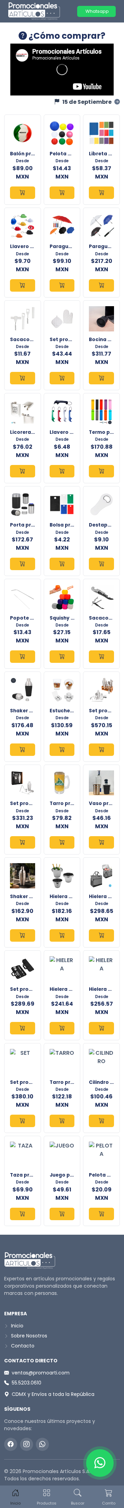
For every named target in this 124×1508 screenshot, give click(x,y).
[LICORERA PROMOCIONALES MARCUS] (22, 471)
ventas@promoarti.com (41, 1372)
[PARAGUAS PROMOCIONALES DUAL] (62, 285)
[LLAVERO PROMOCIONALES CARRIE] (22, 285)
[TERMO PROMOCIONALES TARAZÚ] (101, 471)
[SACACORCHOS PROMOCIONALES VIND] (22, 378)
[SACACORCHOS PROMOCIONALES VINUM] (101, 656)
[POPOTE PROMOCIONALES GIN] (22, 656)
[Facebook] (10, 1444)
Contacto (22, 1345)
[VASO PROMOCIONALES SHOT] (101, 842)
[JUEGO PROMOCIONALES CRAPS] (62, 1214)
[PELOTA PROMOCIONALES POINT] (62, 192)
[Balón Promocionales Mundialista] (22, 192)
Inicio (16, 1325)
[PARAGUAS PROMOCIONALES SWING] (101, 285)
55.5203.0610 (26, 1382)
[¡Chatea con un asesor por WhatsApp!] (100, 1463)
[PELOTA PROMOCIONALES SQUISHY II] (101, 1214)
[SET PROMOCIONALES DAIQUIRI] (101, 749)
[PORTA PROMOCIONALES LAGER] (22, 564)
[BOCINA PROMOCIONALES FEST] (101, 378)
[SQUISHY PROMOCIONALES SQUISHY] (62, 656)
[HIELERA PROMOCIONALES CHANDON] (62, 935)
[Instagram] (26, 1444)
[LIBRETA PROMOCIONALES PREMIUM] (101, 192)
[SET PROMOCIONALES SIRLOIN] (22, 1028)
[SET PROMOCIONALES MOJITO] (22, 842)
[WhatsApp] (42, 1444)
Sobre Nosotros (28, 1335)
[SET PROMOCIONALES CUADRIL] (22, 1121)
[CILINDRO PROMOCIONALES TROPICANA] (101, 1121)
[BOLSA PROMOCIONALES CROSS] (62, 564)
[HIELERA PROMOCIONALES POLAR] (62, 1028)
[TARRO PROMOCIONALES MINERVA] (62, 842)
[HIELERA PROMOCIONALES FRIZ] (101, 935)
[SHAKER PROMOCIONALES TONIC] (22, 749)
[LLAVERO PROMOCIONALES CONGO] (62, 471)
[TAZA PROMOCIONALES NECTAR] (22, 1214)
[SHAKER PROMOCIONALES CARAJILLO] (22, 935)
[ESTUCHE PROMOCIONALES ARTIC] (62, 749)
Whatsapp (96, 11)
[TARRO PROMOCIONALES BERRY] (62, 1121)
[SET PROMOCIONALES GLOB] (62, 378)
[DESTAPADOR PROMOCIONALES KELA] (101, 564)
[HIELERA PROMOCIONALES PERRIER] (101, 1028)
